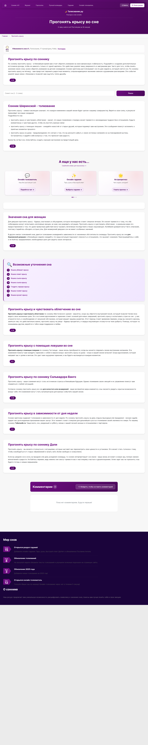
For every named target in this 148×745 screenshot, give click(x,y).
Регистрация (138, 5)
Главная (5, 36)
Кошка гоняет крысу (19, 291)
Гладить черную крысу (20, 287)
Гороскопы (39, 5)
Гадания (70, 5)
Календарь (62, 49)
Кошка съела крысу (19, 278)
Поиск (130, 93)
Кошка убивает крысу (19, 270)
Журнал (27, 5)
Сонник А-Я (15, 5)
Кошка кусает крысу (19, 295)
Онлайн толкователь (86, 5)
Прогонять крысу (17, 36)
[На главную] (5, 5)
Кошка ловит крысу (19, 274)
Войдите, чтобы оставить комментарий (97, 487)
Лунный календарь (55, 5)
